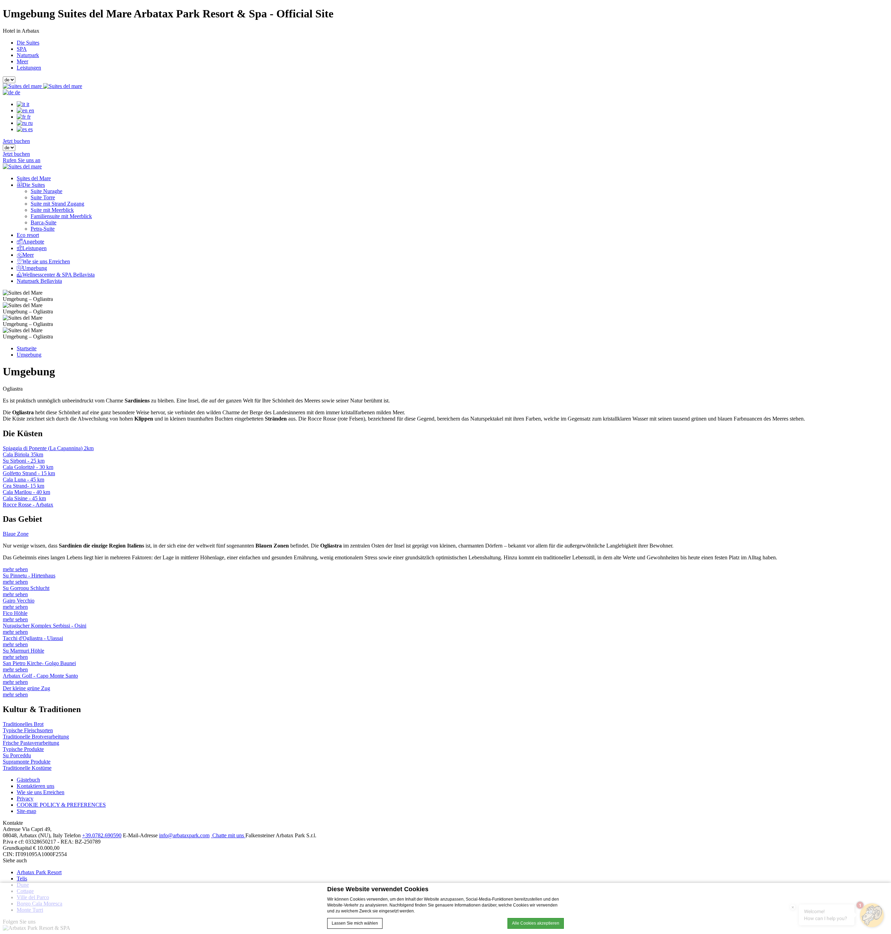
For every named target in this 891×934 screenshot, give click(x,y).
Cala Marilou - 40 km (26, 492)
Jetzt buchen (16, 141)
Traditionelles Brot (23, 724)
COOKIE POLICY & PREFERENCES (61, 805)
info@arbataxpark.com (184, 835)
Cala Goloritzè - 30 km (28, 467)
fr (28, 117)
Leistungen (29, 68)
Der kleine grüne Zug (26, 688)
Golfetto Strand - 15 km (29, 473)
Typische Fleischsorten (28, 730)
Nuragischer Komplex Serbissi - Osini (44, 626)
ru (30, 123)
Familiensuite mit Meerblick (61, 216)
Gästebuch (28, 780)
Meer (22, 61)
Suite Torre (43, 197)
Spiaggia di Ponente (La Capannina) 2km (48, 448)
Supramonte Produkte (26, 762)
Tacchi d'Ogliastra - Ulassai (33, 638)
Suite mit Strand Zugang (57, 204)
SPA (22, 49)
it (27, 104)
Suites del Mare (34, 178)
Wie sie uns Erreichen (46, 261)
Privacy (25, 798)
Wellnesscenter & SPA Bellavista (58, 275)
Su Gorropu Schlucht (26, 588)
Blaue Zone (16, 534)
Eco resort (28, 235)
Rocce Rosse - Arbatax (28, 505)
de (17, 92)
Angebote (33, 242)
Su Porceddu (17, 755)
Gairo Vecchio (18, 601)
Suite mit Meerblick (52, 210)
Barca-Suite (43, 222)
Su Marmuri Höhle (23, 651)
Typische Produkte (23, 749)
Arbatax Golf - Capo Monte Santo (40, 676)
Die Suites (28, 43)
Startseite (27, 348)
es (30, 129)
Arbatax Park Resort (39, 872)
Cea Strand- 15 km (23, 486)
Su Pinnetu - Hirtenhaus (29, 575)
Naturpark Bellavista (39, 281)
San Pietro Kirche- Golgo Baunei (39, 663)
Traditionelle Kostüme (27, 768)
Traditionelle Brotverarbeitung (36, 737)
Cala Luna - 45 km (23, 479)
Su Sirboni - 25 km (24, 461)
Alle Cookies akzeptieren (535, 923)
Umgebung (34, 268)
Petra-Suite (43, 229)
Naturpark (28, 55)
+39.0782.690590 (101, 835)
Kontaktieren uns (35, 786)
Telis (22, 878)
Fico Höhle (15, 613)
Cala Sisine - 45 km (24, 498)
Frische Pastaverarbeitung (31, 743)
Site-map (26, 811)
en (30, 110)
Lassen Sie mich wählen (355, 923)
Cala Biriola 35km (23, 454)
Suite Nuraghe (46, 191)
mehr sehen (15, 569)
